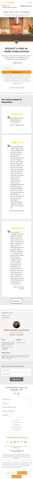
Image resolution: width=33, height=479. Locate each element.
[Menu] (31, 2)
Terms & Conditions (16, 422)
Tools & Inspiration (9, 407)
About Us (5, 403)
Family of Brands (8, 411)
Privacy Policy (17, 83)
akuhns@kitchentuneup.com (16, 332)
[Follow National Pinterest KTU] (22, 442)
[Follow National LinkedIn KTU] (14, 442)
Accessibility (16, 424)
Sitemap (5, 415)
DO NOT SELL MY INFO (16, 427)
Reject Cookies (22, 473)
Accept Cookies (16, 476)
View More (16, 301)
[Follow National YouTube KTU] (11, 442)
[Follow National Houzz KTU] (25, 442)
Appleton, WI (6, 5)
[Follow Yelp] (18, 393)
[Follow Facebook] (14, 393)
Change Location (7, 7)
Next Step (16, 72)
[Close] (31, 463)
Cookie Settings (11, 473)
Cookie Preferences (16, 429)
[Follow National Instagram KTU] (18, 442)
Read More (5, 349)
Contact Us (6, 399)
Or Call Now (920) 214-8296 (16, 88)
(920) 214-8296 (16, 334)
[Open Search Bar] (28, 2)
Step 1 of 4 (17, 63)
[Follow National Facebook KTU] (7, 442)
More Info (14, 7)
